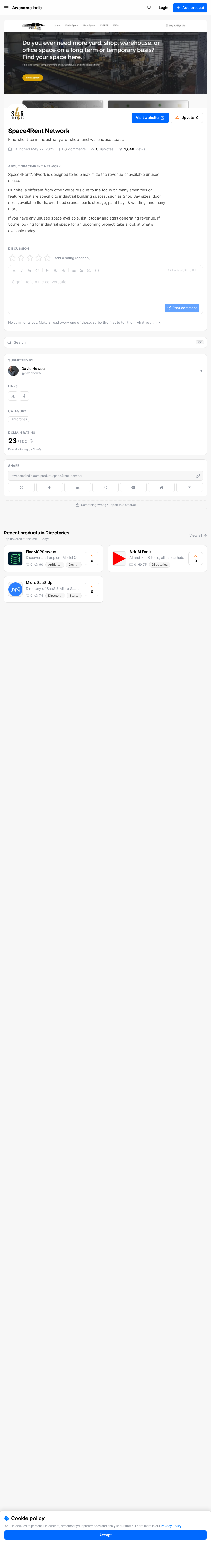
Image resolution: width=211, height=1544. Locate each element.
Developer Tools (75, 565)
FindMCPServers (41, 551)
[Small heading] (63, 270)
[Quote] (89, 270)
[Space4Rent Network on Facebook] (24, 396)
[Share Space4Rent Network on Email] (189, 487)
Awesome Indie (27, 7)
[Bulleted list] (73, 270)
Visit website (147, 117)
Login (163, 7)
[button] (105, 289)
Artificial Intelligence (56, 565)
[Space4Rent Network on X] (12, 396)
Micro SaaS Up (39, 582)
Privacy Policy (171, 1526)
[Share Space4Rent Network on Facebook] (49, 487)
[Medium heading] (55, 270)
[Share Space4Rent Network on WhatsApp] (105, 487)
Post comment (184, 308)
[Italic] (21, 270)
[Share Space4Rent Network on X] (21, 487)
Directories (19, 419)
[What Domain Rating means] (31, 441)
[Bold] (14, 270)
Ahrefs (37, 449)
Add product (193, 7)
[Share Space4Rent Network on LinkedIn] (77, 487)
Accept (105, 1535)
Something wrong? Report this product (108, 505)
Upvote (189, 117)
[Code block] (97, 270)
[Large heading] (47, 270)
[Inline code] (37, 270)
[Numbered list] (81, 270)
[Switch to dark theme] (149, 7)
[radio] (12, 258)
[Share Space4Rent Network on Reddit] (161, 487)
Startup (74, 595)
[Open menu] (6, 7)
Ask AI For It (140, 551)
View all (195, 535)
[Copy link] (197, 475)
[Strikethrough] (29, 270)
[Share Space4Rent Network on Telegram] (133, 487)
